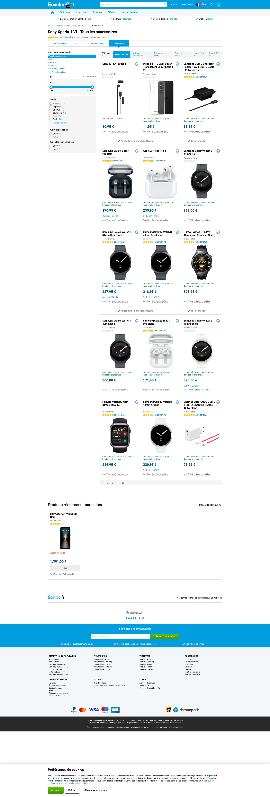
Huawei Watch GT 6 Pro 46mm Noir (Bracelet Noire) (199, 233)
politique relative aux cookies (75, 783)
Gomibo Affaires (100, 683)
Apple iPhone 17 (55, 659)
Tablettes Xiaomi (146, 664)
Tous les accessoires (95, 26)
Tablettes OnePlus (146, 669)
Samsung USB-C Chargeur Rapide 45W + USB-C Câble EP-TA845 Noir (199, 66)
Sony (68, 26)
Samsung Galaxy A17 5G (58, 674)
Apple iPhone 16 (55, 662)
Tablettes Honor (146, 667)
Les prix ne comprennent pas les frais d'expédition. (164, 720)
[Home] (52, 12)
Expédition (53, 691)
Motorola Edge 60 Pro (57, 672)
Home (50, 26)
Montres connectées (192, 672)
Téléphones (100, 656)
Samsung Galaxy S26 (57, 664)
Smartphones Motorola (103, 667)
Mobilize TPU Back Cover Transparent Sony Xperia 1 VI (158, 66)
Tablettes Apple (145, 659)
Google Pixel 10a (55, 669)
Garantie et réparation (57, 696)
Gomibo (143, 680)
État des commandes (57, 685)
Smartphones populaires (62, 656)
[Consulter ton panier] (218, 4)
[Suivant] (219, 482)
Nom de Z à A (214, 54)
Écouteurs (189, 667)
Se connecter (187, 4)
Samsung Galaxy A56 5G (58, 667)
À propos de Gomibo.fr (95, 727)
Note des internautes (138, 54)
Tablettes (97, 12)
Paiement (52, 683)
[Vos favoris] (211, 4)
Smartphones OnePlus (102, 664)
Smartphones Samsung (103, 662)
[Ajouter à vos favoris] (136, 64)
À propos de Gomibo (147, 683)
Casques (188, 669)
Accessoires (81, 12)
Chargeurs (189, 664)
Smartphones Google (102, 669)
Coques (188, 659)
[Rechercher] (165, 4)
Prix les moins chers (160, 54)
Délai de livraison (55, 688)
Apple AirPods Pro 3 (154, 150)
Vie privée (110, 727)
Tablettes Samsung (147, 662)
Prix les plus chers (180, 54)
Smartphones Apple (101, 659)
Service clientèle (129, 12)
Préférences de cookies (140, 727)
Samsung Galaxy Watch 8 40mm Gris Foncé (157, 233)
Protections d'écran (192, 662)
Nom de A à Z (199, 54)
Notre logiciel (144, 685)
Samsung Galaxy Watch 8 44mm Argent (157, 403)
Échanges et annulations (58, 693)
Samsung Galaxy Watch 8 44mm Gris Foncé (116, 233)
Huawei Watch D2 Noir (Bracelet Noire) (115, 403)
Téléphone (65, 12)
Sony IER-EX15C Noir (114, 63)
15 (123, 482)
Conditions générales (159, 727)
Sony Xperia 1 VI (78, 26)
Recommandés (121, 54)
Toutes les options (59, 72)
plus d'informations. (173, 723)
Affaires (112, 12)
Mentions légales (122, 727)
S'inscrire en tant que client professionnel (109, 685)
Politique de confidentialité (150, 688)
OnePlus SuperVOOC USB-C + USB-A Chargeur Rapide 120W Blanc (199, 404)
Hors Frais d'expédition (119, 131)
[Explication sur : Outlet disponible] (67, 130)
